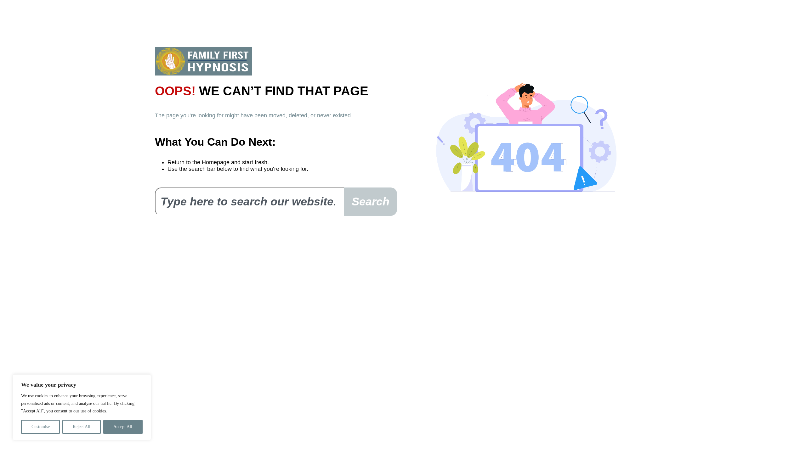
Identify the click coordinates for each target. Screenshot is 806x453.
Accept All (122, 426)
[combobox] (249, 201)
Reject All (81, 426)
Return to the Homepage (198, 162)
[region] (82, 407)
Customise (40, 426)
